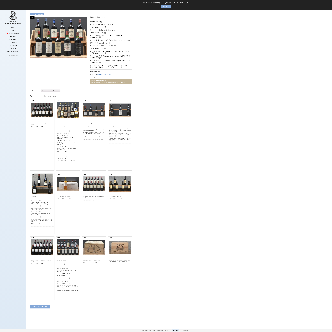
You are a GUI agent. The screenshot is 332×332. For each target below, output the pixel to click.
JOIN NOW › (166, 6)
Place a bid (56, 90)
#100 (97, 77)
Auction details (46, 90)
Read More (185, 330)
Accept (175, 330)
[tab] (36, 90)
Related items (36, 90)
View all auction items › (40, 307)
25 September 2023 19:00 (104, 74)
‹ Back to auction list (37, 14)
